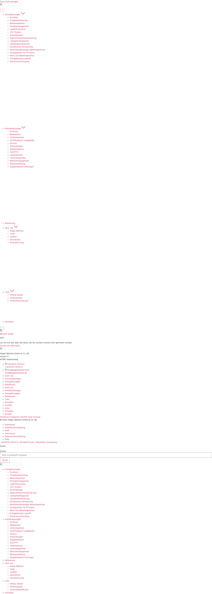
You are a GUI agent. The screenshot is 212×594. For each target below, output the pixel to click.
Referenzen (10, 384)
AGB (7, 430)
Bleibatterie (15, 525)
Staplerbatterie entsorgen (22, 557)
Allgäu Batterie (16, 566)
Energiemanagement (19, 481)
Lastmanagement (18, 548)
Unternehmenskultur (19, 589)
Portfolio (14, 472)
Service (13, 534)
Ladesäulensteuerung (19, 498)
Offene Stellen (16, 583)
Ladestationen (16, 545)
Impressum (10, 424)
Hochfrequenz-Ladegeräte (22, 531)
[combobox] (106, 455)
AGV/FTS (14, 542)
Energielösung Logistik (20, 513)
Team (12, 569)
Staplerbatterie (17, 539)
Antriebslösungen (13, 378)
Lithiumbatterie (17, 528)
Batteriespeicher (17, 478)
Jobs (7, 399)
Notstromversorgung (19, 516)
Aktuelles (9, 402)
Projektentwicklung (19, 475)
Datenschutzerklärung (15, 427)
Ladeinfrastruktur (18, 484)
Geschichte (15, 575)
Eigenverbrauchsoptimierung (23, 492)
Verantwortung (17, 578)
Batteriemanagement (19, 551)
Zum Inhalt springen (9, 1)
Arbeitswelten (16, 586)
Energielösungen (12, 381)
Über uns (9, 376)
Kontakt (8, 405)
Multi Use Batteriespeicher (22, 510)
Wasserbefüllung (17, 554)
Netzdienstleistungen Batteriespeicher (27, 504)
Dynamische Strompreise (21, 501)
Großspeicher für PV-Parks (22, 507)
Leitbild (13, 572)
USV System (15, 487)
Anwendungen (16, 490)
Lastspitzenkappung (19, 495)
